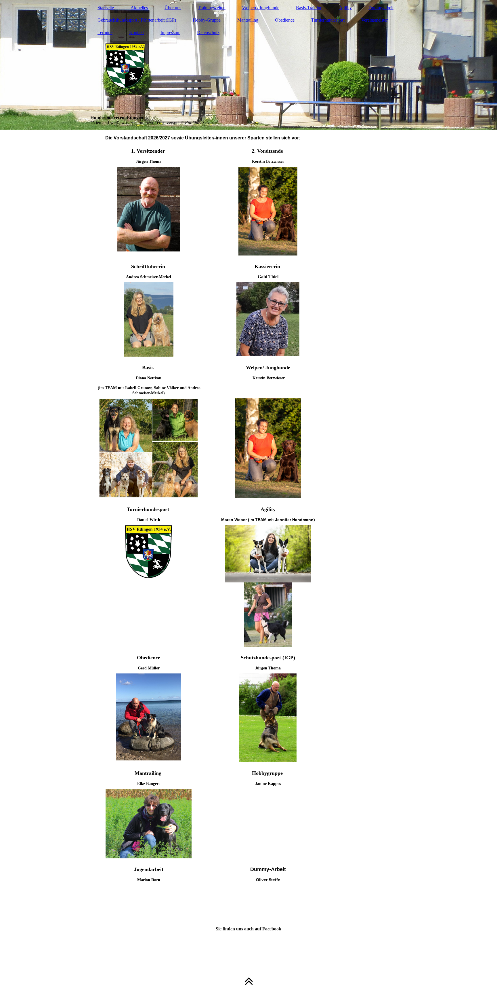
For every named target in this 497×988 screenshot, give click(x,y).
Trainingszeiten (211, 7)
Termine (105, 32)
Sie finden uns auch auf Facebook (248, 928)
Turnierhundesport (328, 20)
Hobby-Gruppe (207, 20)
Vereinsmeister (374, 20)
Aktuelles (139, 7)
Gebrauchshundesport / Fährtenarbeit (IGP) (137, 20)
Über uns (173, 7)
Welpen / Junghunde (260, 7)
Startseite (106, 7)
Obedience (285, 20)
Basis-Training (309, 7)
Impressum (170, 32)
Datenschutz (208, 32)
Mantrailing (247, 20)
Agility (345, 7)
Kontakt (136, 32)
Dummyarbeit (380, 7)
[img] (248, 65)
